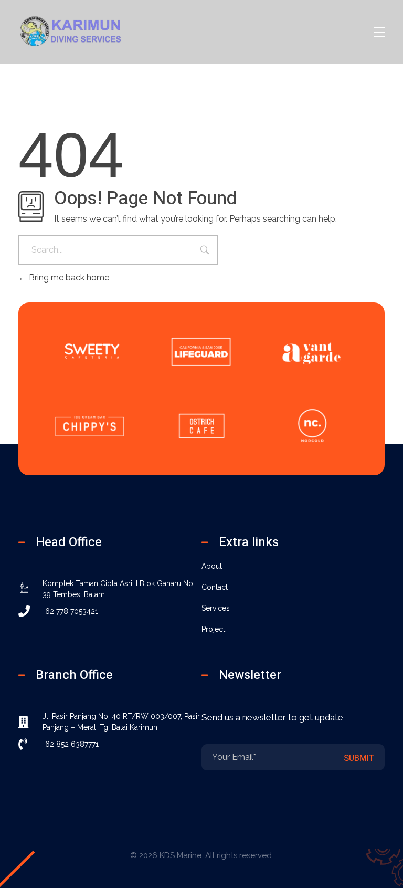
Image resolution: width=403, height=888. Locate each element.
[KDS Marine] (83, 30)
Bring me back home (68, 278)
